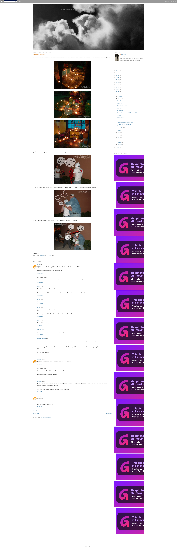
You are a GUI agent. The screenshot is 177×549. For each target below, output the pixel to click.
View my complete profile (128, 62)
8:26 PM (39, 392)
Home (72, 413)
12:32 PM (40, 355)
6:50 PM (39, 406)
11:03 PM (40, 282)
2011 (117, 77)
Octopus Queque (41, 338)
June (119, 135)
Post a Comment (37, 411)
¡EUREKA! (120, 103)
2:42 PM (39, 364)
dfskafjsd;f (40, 329)
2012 (117, 75)
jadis (38, 264)
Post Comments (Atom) (46, 417)
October (120, 99)
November (120, 96)
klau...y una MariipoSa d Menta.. (45, 396)
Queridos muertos (121, 101)
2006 (117, 89)
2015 (117, 70)
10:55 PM (40, 273)
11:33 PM (40, 303)
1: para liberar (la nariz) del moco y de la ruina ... (129, 113)
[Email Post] (52, 255)
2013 (117, 72)
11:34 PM (40, 316)
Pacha (38, 299)
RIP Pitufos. (120, 110)
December (120, 94)
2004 (117, 147)
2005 (117, 92)
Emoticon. (119, 108)
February (120, 144)
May (119, 137)
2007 (117, 87)
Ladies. (119, 120)
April (119, 140)
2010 (117, 80)
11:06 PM (40, 295)
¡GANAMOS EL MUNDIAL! (124, 125)
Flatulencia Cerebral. (122, 105)
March (119, 142)
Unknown (39, 359)
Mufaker (42, 255)
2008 (117, 84)
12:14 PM (40, 334)
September (120, 128)
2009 (117, 82)
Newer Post (36, 413)
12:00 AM (40, 325)
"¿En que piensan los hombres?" (125, 122)
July (119, 132)
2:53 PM (39, 377)
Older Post (109, 413)
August (120, 130)
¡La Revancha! (121, 117)
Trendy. (119, 115)
